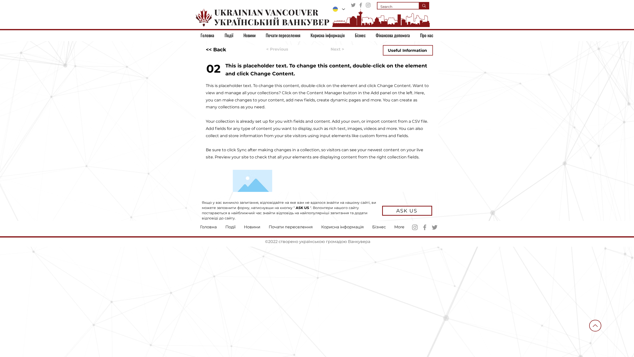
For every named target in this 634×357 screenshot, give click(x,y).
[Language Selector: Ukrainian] (338, 9)
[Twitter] (353, 5)
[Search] (424, 5)
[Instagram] (368, 5)
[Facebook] (361, 5)
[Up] (595, 325)
